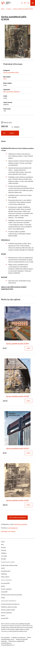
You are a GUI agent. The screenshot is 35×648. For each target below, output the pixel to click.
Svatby (3, 597)
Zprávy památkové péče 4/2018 (17, 396)
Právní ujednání (5, 637)
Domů (3, 542)
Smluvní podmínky (6, 612)
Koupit (12, 133)
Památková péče (5, 571)
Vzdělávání (4, 574)
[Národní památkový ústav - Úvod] (6, 2)
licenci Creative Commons (12, 625)
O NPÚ (3, 568)
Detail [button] (28, 348)
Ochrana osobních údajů (8, 610)
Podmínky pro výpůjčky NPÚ (16, 641)
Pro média (4, 556)
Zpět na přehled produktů (17, 517)
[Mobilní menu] (32, 3)
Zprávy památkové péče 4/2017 (17, 448)
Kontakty (3, 559)
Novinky (3, 547)
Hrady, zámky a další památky (9, 565)
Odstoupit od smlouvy (8, 531)
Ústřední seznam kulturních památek (11, 595)
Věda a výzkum (5, 577)
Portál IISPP (4, 592)
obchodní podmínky (20, 524)
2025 (5, 79)
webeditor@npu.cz (6, 643)
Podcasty (3, 550)
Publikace (4, 553)
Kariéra (3, 586)
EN (28, 3)
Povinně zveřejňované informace (10, 604)
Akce (2, 544)
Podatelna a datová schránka (9, 607)
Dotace (3, 615)
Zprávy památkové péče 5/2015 (17, 344)
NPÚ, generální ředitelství (11, 92)
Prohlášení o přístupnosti (18, 637)
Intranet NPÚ (4, 618)
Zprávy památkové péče (11, 72)
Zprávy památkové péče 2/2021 (17, 500)
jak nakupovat (13, 528)
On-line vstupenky (6, 589)
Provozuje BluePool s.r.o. (8, 645)
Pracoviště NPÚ (5, 583)
